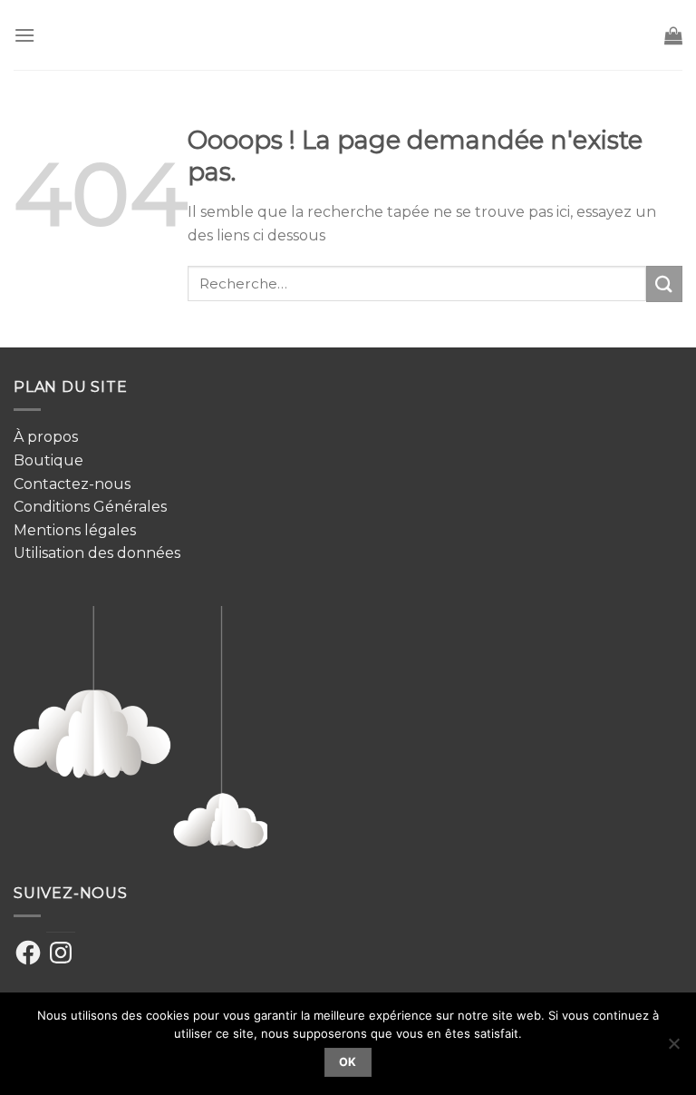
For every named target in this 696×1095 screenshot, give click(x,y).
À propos (46, 436)
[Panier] (673, 35)
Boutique (48, 460)
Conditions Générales (90, 506)
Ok (348, 1062)
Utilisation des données (97, 553)
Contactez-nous (72, 484)
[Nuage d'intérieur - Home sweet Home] (348, 35)
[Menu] (24, 35)
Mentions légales (75, 530)
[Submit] (664, 283)
